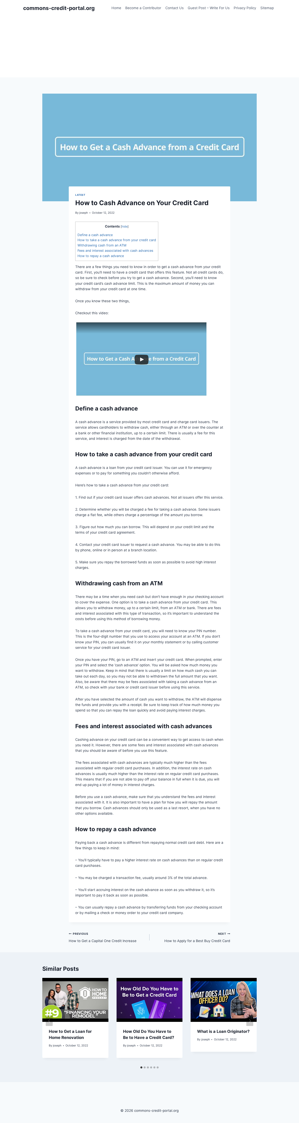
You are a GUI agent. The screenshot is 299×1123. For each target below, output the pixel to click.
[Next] (249, 1021)
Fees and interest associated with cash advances (115, 250)
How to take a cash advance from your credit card (116, 240)
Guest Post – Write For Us (209, 8)
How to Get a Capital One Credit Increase (102, 937)
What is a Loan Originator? (223, 1031)
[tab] (141, 1067)
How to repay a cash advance (100, 256)
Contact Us (174, 8)
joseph (83, 212)
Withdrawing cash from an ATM (101, 245)
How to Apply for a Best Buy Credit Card (197, 937)
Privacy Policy (245, 8)
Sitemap (267, 8)
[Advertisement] (149, 46)
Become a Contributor (143, 8)
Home (116, 8)
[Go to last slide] (49, 1021)
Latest (80, 194)
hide (125, 226)
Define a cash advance (95, 235)
